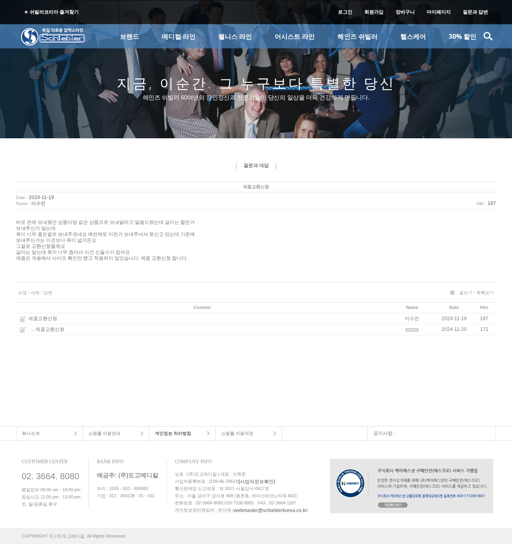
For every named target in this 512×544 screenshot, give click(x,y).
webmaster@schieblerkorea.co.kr (270, 510)
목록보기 (485, 292)
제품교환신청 (42, 318)
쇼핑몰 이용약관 (237, 433)
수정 (22, 292)
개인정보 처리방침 (173, 433)
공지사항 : (384, 433)
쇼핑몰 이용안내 (104, 433)
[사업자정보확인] (257, 481)
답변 (48, 292)
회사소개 (31, 433)
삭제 (35, 292)
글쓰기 (465, 292)
